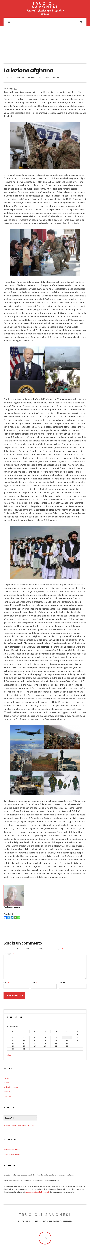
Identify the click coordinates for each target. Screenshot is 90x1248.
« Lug (9, 1055)
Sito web (62, 982)
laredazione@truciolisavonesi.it (37, 1192)
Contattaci (8, 1096)
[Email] (15, 917)
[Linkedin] (12, 917)
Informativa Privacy (11, 1149)
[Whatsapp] (18, 917)
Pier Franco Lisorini (50, 77)
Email (34, 982)
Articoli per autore (11, 1087)
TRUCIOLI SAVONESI (45, 5)
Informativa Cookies (12, 1154)
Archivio (7, 1091)
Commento (9, 954)
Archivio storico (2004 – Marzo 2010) (19, 1125)
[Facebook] (5, 917)
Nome (6, 982)
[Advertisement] (45, 43)
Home (6, 1078)
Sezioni (6, 1082)
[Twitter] (8, 917)
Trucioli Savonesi (27, 77)
